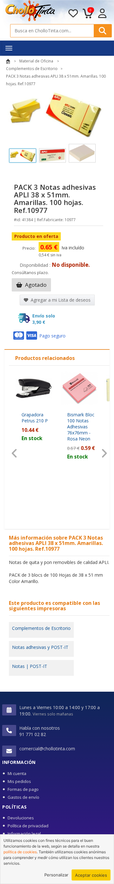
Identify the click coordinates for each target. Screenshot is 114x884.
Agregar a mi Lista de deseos (60, 300)
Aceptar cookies (91, 875)
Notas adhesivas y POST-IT (40, 647)
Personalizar (56, 874)
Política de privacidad (28, 826)
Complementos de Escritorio (41, 628)
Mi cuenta (17, 773)
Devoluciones (21, 818)
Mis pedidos (19, 781)
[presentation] (14, 453)
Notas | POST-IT (29, 666)
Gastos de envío (23, 797)
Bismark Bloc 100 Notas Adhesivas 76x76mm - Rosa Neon (80, 427)
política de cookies (20, 851)
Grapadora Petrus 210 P (35, 418)
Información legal (24, 833)
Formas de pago (23, 789)
